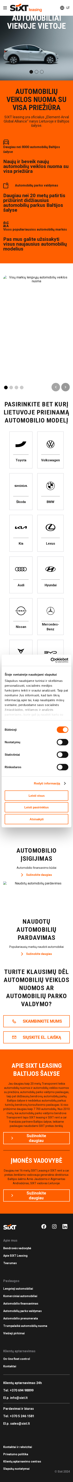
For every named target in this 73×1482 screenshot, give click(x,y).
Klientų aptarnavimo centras (22, 1461)
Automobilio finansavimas (20, 1303)
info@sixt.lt (19, 1398)
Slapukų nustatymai (16, 1468)
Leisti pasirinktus (36, 807)
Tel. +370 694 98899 (18, 1390)
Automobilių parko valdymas (22, 1311)
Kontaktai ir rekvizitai (17, 1447)
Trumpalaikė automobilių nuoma (25, 1325)
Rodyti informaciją (47, 783)
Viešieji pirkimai (14, 1333)
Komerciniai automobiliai (20, 1296)
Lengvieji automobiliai (18, 1288)
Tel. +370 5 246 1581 (18, 1416)
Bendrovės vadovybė (17, 1248)
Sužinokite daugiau (36, 311)
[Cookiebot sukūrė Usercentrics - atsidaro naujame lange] (51, 660)
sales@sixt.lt (20, 1423)
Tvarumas (10, 1263)
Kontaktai (9, 1366)
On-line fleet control (16, 1358)
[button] (31, 72)
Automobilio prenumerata (20, 1318)
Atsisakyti (37, 819)
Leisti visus (37, 795)
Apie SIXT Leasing (15, 1255)
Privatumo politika (15, 1454)
